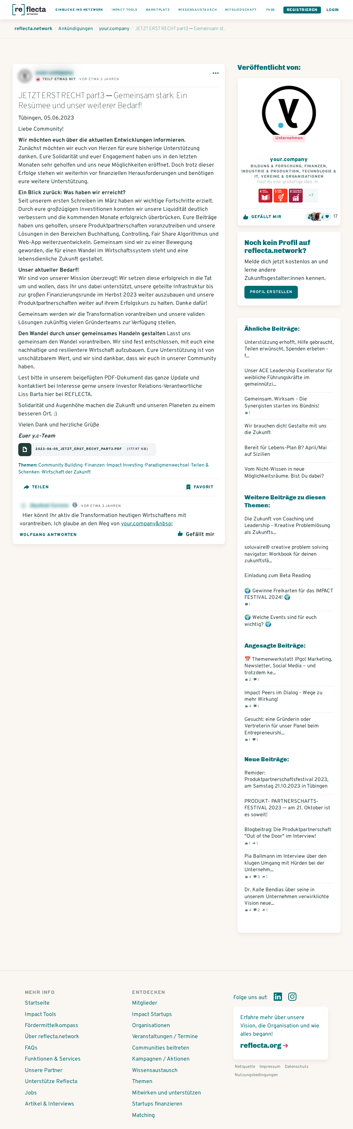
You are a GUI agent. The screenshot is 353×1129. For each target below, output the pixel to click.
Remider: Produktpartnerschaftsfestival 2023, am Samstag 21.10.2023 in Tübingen (286, 780)
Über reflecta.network (52, 1036)
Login (332, 10)
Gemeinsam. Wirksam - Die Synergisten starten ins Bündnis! (281, 405)
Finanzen (95, 465)
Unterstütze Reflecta (51, 1081)
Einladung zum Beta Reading (277, 576)
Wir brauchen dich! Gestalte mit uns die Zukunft (285, 429)
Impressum (270, 1067)
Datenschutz (297, 1067)
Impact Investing (125, 465)
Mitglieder (144, 1003)
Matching (143, 1115)
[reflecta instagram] (292, 998)
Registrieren (302, 10)
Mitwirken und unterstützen (166, 1093)
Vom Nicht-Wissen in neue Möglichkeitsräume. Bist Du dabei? (284, 472)
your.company (54, 72)
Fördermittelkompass (51, 1025)
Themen (142, 1081)
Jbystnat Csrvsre (49, 506)
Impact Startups (152, 1014)
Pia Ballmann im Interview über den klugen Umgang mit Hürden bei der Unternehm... (285, 866)
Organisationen (151, 1025)
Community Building (60, 465)
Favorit (203, 487)
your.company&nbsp (146, 523)
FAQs (31, 1048)
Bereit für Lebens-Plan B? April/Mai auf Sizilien (285, 451)
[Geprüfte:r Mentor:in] (75, 505)
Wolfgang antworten (48, 535)
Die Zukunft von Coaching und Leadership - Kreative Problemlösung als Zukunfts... (287, 526)
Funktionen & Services (53, 1059)
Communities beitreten (160, 1048)
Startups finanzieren (157, 1104)
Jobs (31, 1093)
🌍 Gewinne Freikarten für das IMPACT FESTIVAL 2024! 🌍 (288, 597)
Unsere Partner (43, 1070)
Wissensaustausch (155, 1070)
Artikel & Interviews (49, 1104)
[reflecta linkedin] (278, 998)
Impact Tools (40, 1014)
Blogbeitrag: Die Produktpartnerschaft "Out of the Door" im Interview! (287, 836)
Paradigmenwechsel (167, 465)
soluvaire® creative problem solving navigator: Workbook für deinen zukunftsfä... (286, 554)
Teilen (40, 487)
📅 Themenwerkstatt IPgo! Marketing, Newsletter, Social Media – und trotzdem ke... (288, 669)
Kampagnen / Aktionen (161, 1059)
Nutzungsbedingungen (256, 1075)
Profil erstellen (271, 292)
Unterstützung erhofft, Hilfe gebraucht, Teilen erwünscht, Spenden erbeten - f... (289, 349)
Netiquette (245, 1067)
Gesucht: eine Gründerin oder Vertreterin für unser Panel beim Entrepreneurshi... (281, 729)
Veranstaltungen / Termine (165, 1036)
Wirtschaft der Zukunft (66, 472)
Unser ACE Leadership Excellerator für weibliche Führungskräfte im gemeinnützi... (288, 378)
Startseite (37, 1003)
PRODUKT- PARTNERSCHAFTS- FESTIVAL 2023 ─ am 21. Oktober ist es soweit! (287, 808)
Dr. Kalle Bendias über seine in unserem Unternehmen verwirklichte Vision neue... (286, 900)
